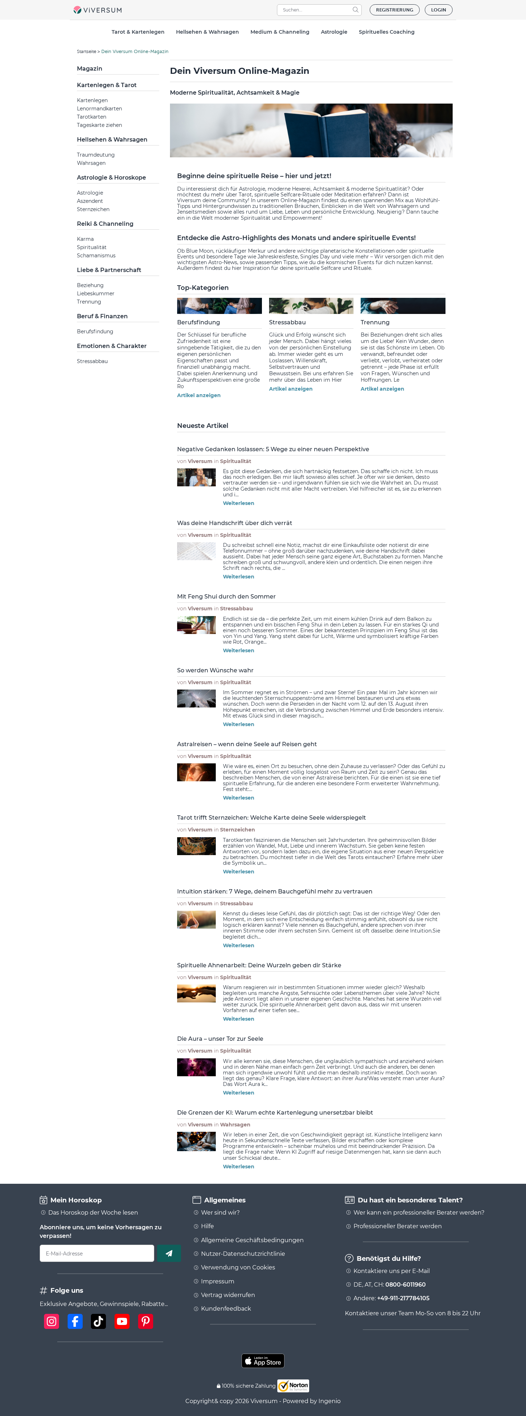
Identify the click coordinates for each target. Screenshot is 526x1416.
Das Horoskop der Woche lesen (93, 1213)
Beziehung (90, 285)
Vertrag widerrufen (228, 1295)
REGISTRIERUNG (394, 10)
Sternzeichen (93, 209)
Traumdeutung (96, 155)
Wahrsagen (91, 163)
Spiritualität (92, 247)
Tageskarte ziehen (99, 125)
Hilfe (207, 1226)
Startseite (86, 51)
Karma (85, 239)
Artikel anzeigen (199, 395)
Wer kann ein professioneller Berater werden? (419, 1213)
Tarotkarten (91, 117)
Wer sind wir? (220, 1213)
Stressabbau (92, 361)
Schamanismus (96, 255)
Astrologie (90, 193)
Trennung (89, 302)
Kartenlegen (92, 100)
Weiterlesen (238, 503)
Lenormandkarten (99, 108)
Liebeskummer (96, 293)
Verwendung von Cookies (238, 1267)
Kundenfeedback (226, 1309)
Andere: (391, 1298)
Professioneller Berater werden (398, 1226)
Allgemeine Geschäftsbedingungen (252, 1240)
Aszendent (90, 201)
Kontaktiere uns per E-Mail (392, 1271)
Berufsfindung (95, 331)
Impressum (217, 1281)
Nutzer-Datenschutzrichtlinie (243, 1254)
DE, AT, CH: (390, 1285)
